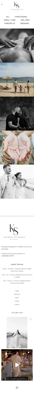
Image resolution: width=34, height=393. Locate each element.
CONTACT (17, 304)
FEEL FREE (17, 42)
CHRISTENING (17, 144)
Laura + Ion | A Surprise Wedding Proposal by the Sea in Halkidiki (17, 276)
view (21, 48)
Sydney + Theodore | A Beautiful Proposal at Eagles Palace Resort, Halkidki (17, 270)
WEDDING (17, 178)
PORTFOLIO (17, 294)
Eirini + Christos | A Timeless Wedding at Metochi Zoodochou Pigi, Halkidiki (17, 282)
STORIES (17, 301)
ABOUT (17, 298)
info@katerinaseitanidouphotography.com (13, 253)
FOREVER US (17, 110)
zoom (13, 48)
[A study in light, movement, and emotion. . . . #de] (17, 332)
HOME (17, 291)
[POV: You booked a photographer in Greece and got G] (17, 365)
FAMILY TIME (17, 76)
